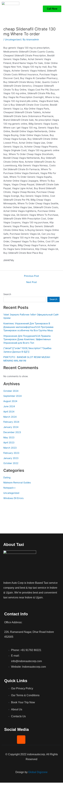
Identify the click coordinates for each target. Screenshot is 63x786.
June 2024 (9, 406)
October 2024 (10, 391)
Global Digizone (38, 772)
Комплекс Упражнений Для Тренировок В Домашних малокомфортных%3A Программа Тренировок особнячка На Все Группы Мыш (28, 327)
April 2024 (8, 411)
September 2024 (12, 396)
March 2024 (10, 416)
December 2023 (12, 432)
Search (7, 294)
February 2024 (11, 421)
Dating (6, 477)
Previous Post (31, 276)
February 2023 (11, 453)
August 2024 (10, 401)
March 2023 (10, 447)
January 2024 (10, 427)
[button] (36, 9)
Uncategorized (13, 39)
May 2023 (8, 437)
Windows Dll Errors (13, 498)
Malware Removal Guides (17, 482)
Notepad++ (9, 487)
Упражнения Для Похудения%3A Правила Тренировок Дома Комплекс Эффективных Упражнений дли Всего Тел (27, 339)
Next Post (31, 282)
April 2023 (8, 442)
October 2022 (10, 463)
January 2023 (10, 458)
